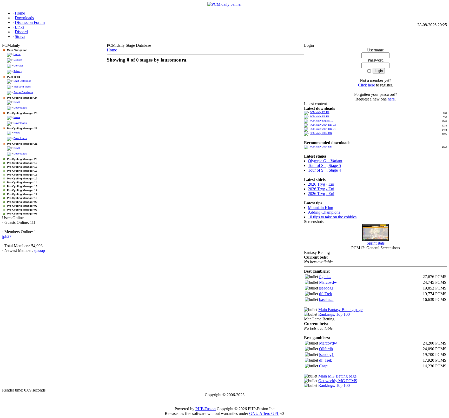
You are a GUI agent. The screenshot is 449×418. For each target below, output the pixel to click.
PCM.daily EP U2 (319, 112)
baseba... (326, 299)
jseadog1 (326, 288)
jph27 (6, 236)
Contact (18, 65)
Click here (366, 85)
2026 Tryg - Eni (321, 184)
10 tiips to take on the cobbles (332, 217)
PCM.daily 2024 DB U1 (323, 128)
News (17, 101)
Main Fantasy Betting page (340, 309)
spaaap (39, 250)
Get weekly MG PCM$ (337, 381)
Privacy (18, 71)
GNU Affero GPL (264, 413)
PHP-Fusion (205, 409)
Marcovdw (328, 282)
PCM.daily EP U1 (319, 116)
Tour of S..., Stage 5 (324, 165)
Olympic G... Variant (325, 161)
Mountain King (320, 207)
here (391, 99)
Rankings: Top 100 (334, 314)
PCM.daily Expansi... (321, 120)
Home (17, 54)
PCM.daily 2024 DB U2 (323, 124)
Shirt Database (22, 80)
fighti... (325, 276)
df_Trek (325, 294)
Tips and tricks (22, 86)
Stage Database (23, 92)
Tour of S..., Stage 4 (324, 170)
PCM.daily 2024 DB (321, 133)
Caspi (323, 366)
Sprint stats (376, 243)
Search (18, 59)
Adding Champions (324, 212)
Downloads (20, 107)
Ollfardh (326, 349)
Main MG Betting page (337, 376)
